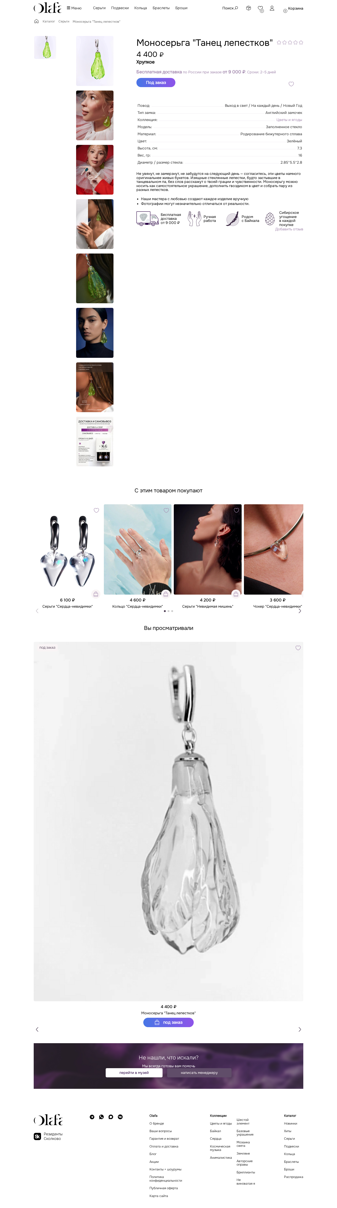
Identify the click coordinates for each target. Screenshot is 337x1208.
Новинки (290, 1123)
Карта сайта (158, 1196)
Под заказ (172, 1022)
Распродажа (293, 1177)
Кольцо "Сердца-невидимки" (137, 606)
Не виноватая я (246, 1181)
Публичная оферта (163, 1188)
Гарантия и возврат (164, 1138)
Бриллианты (246, 1172)
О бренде (156, 1123)
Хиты (287, 1131)
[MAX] (110, 1156)
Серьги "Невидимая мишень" (207, 606)
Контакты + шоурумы (165, 1169)
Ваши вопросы (160, 1131)
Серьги (99, 8)
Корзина (295, 8)
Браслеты (161, 8)
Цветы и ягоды (289, 119)
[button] (300, 611)
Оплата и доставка (163, 1146)
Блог (153, 1154)
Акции (154, 1162)
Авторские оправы (245, 1163)
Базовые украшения (245, 1132)
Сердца (215, 1138)
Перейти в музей (134, 1072)
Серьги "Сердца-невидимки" (67, 606)
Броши (181, 8)
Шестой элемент (243, 1121)
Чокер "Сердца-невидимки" (277, 606)
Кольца (140, 8)
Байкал (215, 1131)
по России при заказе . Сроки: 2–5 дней (206, 72)
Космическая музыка (220, 1148)
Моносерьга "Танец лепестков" (168, 1013)
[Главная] (36, 23)
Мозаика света (243, 1144)
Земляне (243, 1153)
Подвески (120, 8)
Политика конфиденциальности (165, 1178)
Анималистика (221, 1157)
